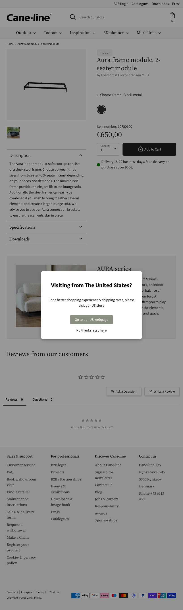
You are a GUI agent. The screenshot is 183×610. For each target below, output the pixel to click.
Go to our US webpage (91, 319)
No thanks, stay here (91, 330)
